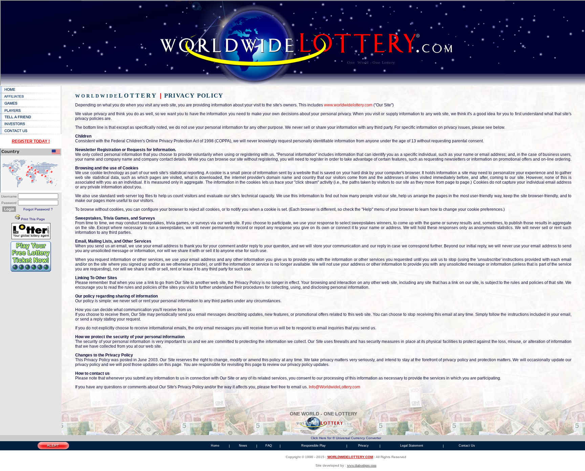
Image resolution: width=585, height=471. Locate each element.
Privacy (363, 445)
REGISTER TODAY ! (31, 141)
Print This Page (33, 219)
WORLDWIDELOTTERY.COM (350, 457)
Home (215, 445)
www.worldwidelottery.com (348, 105)
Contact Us (467, 445)
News (243, 445)
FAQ (268, 445)
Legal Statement (411, 445)
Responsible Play (313, 445)
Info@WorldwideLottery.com (334, 387)
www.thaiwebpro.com (361, 465)
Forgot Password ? (38, 209)
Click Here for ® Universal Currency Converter (346, 438)
